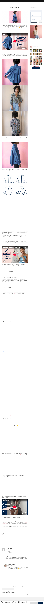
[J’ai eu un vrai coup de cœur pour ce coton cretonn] (34, 54)
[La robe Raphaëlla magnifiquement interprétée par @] (34, 50)
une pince (15, 293)
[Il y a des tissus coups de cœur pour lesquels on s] (37, 50)
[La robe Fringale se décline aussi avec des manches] (40, 54)
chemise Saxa (19, 25)
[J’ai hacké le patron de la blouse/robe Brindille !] (40, 50)
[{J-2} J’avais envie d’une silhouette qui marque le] (40, 60)
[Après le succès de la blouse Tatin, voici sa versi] (31, 54)
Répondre (11, 548)
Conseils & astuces (18, 3)
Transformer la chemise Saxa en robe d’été (20, 594)
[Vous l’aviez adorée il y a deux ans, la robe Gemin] (34, 63)
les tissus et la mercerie (18, 533)
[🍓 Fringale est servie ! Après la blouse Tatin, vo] (31, 57)
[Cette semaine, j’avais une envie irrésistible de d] (37, 63)
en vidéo (12, 422)
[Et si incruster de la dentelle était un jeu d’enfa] (31, 50)
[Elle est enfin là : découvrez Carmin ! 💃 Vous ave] (37, 60)
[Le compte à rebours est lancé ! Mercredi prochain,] (34, 57)
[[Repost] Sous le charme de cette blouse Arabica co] (40, 57)
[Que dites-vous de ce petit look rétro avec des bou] (31, 60)
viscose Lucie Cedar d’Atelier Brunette (9, 415)
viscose (14, 321)
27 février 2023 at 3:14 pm (11, 565)
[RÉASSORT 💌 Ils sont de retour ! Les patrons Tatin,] (31, 63)
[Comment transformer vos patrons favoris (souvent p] (37, 57)
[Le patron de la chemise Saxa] (15, 17)
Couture (23, 3)
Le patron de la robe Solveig (7, 594)
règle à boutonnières (19, 454)
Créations (27, 3)
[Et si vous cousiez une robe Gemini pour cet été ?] (37, 54)
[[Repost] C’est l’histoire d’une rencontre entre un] (40, 63)
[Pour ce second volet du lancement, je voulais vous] (34, 60)
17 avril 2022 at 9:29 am (9, 549)
